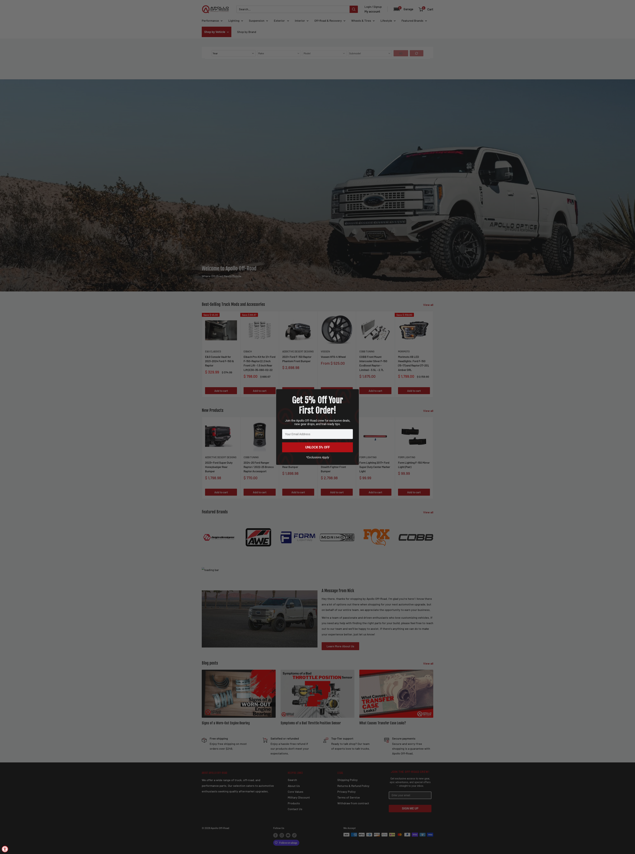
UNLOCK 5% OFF (317, 447)
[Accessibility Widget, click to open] (5, 849)
